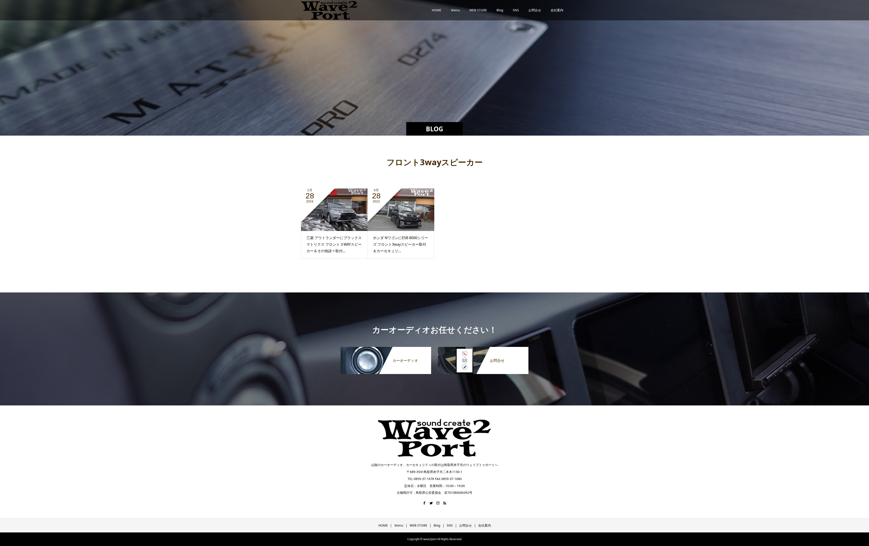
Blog (500, 10)
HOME (436, 10)
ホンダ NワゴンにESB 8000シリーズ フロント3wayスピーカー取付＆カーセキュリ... (400, 244)
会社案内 (557, 10)
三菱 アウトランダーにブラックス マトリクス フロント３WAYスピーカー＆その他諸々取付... (334, 244)
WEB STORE (478, 10)
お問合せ (534, 10)
